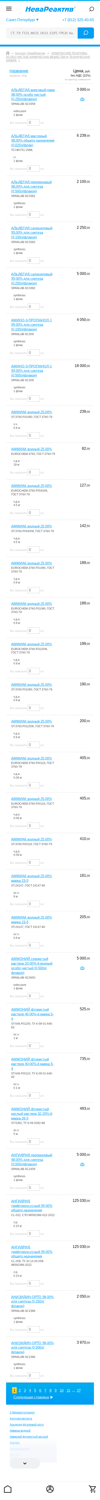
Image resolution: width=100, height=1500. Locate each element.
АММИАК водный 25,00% (31, 412)
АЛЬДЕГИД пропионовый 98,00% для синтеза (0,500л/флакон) (31, 186)
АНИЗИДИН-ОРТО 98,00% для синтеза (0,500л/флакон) (32, 1347)
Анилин (15, 1442)
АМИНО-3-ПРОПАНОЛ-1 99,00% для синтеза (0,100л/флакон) (31, 324)
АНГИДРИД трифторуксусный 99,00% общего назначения (31, 1205)
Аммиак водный (20, 1430)
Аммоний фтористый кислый (29, 1436)
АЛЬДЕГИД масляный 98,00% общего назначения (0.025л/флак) (32, 140)
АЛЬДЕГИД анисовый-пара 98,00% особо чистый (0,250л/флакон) (33, 94)
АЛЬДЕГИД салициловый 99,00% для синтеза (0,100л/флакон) (31, 232)
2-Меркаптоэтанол (22, 1412)
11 (68, 1390)
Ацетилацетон (19, 1448)
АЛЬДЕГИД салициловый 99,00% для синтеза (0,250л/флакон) (31, 278)
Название (19, 71)
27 (79, 1390)
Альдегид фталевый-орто (27, 1424)
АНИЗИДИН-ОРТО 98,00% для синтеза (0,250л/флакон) (32, 1301)
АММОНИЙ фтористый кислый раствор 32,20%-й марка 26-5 (31, 1113)
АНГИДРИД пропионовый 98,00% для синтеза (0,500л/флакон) (31, 1159)
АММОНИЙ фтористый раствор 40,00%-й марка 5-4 (32, 1014)
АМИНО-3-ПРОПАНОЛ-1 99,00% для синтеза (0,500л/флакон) (31, 370)
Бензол (15, 1455)
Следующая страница (31, 1397)
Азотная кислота (21, 1418)
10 (61, 1390)
